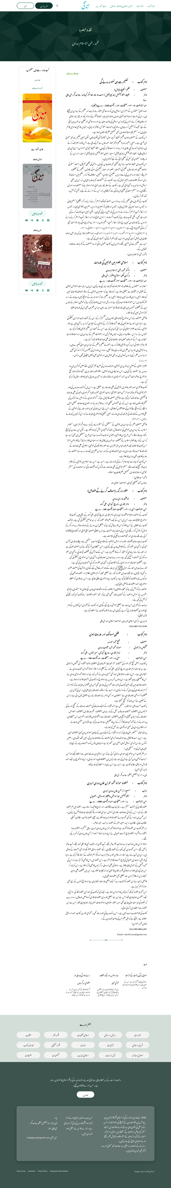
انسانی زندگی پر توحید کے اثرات (136, 975)
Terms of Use (21, 1171)
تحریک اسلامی (137, 1045)
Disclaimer (31, 1171)
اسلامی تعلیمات (83, 1035)
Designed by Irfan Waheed (59, 1171)
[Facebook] (48, 220)
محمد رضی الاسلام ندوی (85, 42)
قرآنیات (110, 1045)
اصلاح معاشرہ (137, 1055)
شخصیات (55, 1055)
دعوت (83, 1045)
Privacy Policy (42, 1171)
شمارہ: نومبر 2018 (37, 88)
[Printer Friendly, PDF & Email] (72, 73)
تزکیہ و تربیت (110, 1055)
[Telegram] (32, 220)
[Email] (26, 220)
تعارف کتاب (28, 1045)
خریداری (44, 5)
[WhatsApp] (37, 220)
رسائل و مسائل (110, 1035)
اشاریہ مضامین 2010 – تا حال (121, 5)
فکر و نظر (56, 1035)
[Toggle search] (57, 5)
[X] (43, 220)
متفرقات (28, 1055)
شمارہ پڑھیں (37, 213)
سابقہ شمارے (101, 5)
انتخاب (28, 1035)
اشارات (140, 5)
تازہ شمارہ (150, 5)
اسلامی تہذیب (83, 1055)
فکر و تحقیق (56, 1045)
